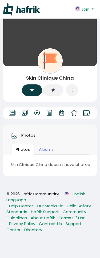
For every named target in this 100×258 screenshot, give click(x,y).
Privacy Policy (22, 223)
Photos (23, 149)
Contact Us (51, 223)
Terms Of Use (72, 218)
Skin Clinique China (50, 78)
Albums (46, 149)
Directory (33, 230)
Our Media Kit (50, 206)
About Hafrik (43, 218)
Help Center (21, 206)
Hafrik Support (45, 211)
